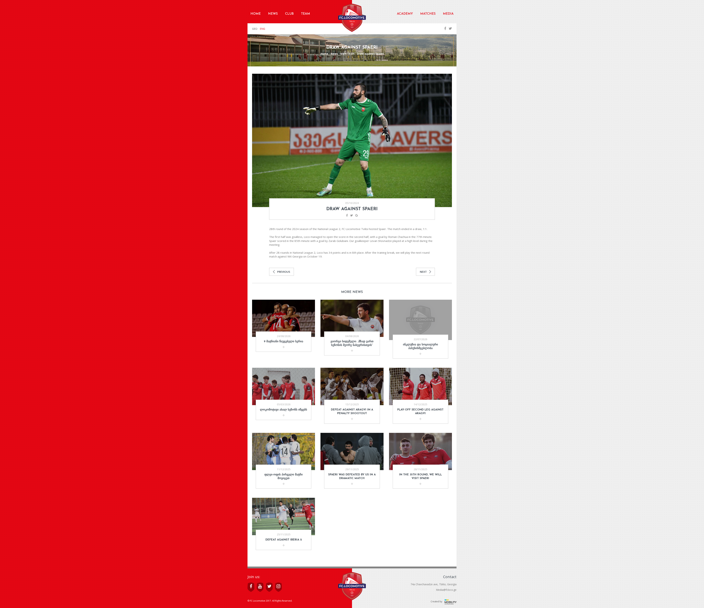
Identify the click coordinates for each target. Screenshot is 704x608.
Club (289, 13)
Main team (347, 53)
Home (255, 13)
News (273, 13)
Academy (405, 13)
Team (305, 13)
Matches (428, 13)
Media (448, 13)
